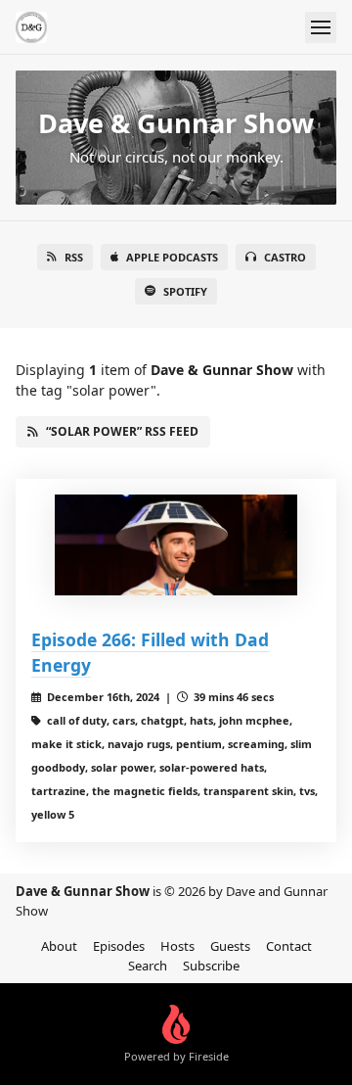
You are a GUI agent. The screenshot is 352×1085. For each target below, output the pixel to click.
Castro (285, 257)
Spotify (185, 291)
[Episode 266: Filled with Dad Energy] (176, 545)
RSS (74, 257)
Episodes (119, 946)
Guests (230, 946)
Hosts (177, 946)
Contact (289, 946)
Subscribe (211, 965)
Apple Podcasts (172, 257)
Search (147, 965)
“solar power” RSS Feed (122, 431)
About (59, 946)
